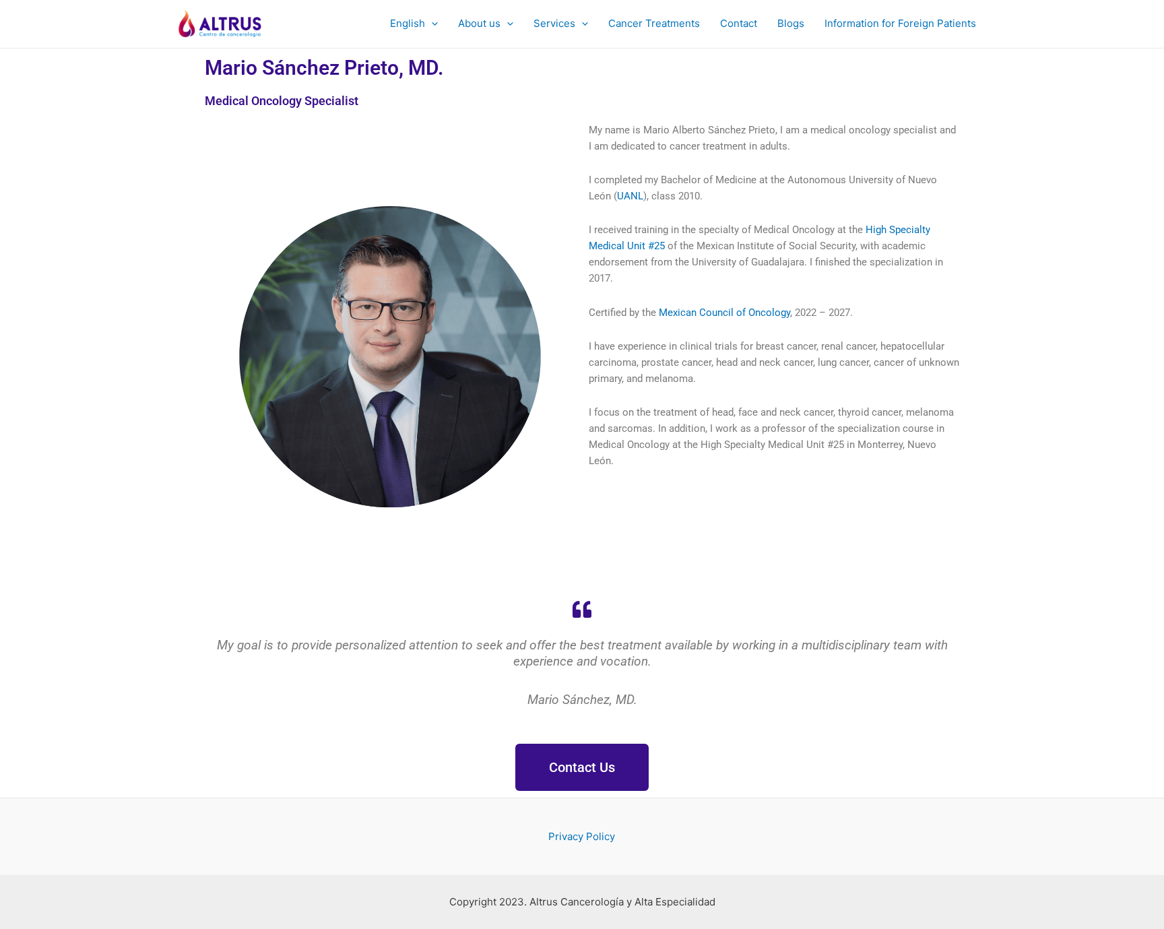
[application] (431, 23)
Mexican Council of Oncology (724, 313)
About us (479, 23)
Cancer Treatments (654, 23)
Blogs (790, 23)
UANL (630, 196)
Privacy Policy (581, 836)
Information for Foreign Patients (900, 23)
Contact (738, 23)
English (407, 23)
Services (554, 23)
